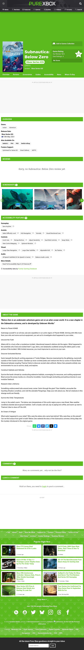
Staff (21, 532)
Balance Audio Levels (42, 257)
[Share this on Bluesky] (39, 426)
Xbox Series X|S (37, 69)
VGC (34, 633)
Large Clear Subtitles (28, 250)
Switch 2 (5, 143)
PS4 (12, 143)
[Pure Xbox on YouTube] (25, 613)
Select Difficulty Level (9, 233)
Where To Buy (70, 75)
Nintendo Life (16, 629)
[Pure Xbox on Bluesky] (42, 613)
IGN (77, 629)
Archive (33, 536)
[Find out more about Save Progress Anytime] (13, 226)
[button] (82, 200)
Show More (41, 599)
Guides (38, 75)
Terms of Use (73, 532)
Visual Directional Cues (53, 233)
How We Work (30, 532)
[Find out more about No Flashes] (64, 250)
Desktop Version (58, 536)
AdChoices (59, 622)
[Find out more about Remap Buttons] (26, 240)
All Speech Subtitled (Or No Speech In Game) (17, 257)
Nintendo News (67, 629)
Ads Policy (24, 536)
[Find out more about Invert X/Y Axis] (11, 240)
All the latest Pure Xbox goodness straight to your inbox (42, 641)
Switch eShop (25, 143)
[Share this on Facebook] (43, 426)
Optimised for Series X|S (10, 150)
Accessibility (48, 75)
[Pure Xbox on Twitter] (33, 613)
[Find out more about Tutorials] (43, 233)
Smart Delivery (24, 150)
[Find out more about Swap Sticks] (71, 240)
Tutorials (38, 233)
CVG (55, 633)
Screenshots (27, 75)
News (59, 75)
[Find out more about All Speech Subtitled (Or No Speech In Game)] (33, 257)
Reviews (16, 75)
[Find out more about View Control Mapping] (19, 243)
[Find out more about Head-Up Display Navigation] (33, 233)
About (14, 532)
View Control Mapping (10, 243)
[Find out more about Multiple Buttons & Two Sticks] (59, 240)
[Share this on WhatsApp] (34, 426)
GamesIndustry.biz (45, 633)
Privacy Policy (61, 532)
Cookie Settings (44, 536)
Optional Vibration (27, 243)
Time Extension (41, 629)
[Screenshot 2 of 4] (49, 199)
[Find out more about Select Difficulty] (18, 233)
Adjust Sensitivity (34, 240)
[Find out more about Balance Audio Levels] (51, 257)
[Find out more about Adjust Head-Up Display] (52, 250)
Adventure (12, 128)
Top (8, 532)
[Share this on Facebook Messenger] (55, 426)
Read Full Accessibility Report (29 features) (16, 264)
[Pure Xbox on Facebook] (68, 613)
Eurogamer (26, 633)
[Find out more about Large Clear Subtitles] (37, 250)
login (44, 486)
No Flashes (58, 250)
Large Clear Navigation (10, 250)
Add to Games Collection (65, 44)
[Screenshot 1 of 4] (17, 199)
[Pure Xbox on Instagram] (50, 613)
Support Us (41, 532)
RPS (60, 633)
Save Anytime (7, 226)
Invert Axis (6, 240)
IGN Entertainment (33, 622)
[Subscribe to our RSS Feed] (16, 613)
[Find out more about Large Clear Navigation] (19, 250)
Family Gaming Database (27, 269)
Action (5, 128)
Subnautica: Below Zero (37, 56)
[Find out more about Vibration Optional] (35, 243)
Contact (50, 532)
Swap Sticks (65, 240)
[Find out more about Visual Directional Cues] (63, 233)
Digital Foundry (54, 629)
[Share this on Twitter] (47, 426)
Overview (6, 75)
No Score (56, 60)
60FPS (34, 150)
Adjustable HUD (45, 250)
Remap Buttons (19, 240)
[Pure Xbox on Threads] (59, 613)
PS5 (17, 143)
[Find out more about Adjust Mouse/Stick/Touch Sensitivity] (42, 240)
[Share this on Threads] (51, 426)
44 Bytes (50, 622)
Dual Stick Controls (51, 240)
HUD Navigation (26, 233)
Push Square (28, 629)
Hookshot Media (14, 622)
